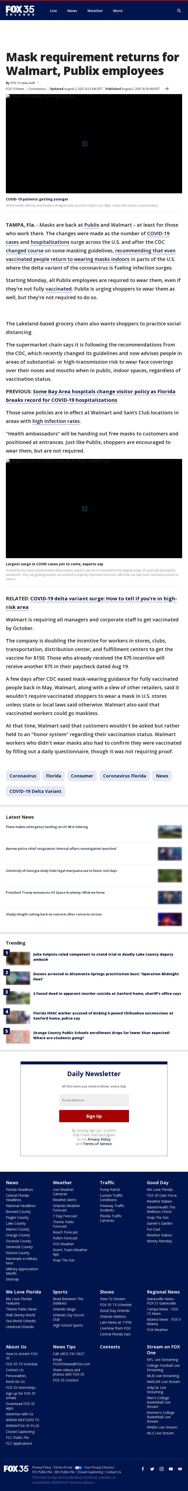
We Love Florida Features (19, 1301)
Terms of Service (97, 1143)
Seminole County (19, 1247)
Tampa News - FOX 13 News (162, 1311)
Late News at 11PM (115, 1322)
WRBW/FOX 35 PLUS (22, 1425)
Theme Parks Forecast (63, 1224)
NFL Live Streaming (162, 1359)
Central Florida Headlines (17, 1197)
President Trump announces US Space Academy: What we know (55, 892)
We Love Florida (160, 1189)
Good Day (157, 1182)
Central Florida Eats (115, 1334)
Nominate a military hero (21, 1260)
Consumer (82, 776)
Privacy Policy (99, 1139)
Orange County (18, 1235)
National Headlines (21, 1205)
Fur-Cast (153, 1229)
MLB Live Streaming (163, 1375)
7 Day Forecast (65, 1216)
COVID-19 (158, 233)
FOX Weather (63, 1244)
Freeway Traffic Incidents (112, 1207)
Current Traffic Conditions (111, 1197)
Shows (107, 1292)
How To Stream (112, 1298)
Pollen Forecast (65, 1238)
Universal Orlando (20, 1326)
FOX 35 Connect (66, 1380)
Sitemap (12, 1279)
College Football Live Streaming (163, 1367)
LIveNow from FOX (115, 1328)
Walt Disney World (20, 1315)
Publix (91, 225)
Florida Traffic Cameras (111, 1218)
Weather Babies (159, 1201)
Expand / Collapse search (179, 11)
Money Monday (159, 1241)
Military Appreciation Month (22, 1271)
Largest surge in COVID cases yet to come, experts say (54, 564)
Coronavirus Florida (124, 776)
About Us (16, 1347)
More (117, 10)
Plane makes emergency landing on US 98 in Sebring (47, 827)
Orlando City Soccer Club (68, 1317)
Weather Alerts (64, 1199)
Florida (53, 776)
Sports (60, 1292)
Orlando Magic (64, 1309)
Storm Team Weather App (70, 1252)
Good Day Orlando (115, 1310)
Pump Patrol (110, 1189)
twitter (152, 1469)
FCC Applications (19, 1443)
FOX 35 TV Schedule (116, 1304)
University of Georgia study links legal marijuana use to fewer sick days (61, 870)
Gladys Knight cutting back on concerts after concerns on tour (54, 914)
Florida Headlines (19, 1189)
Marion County (17, 1229)
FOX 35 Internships (21, 1387)
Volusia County (17, 1252)
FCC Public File (17, 1437)
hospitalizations (50, 242)
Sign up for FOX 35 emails (20, 1395)
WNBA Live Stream (162, 1427)
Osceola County (18, 1241)
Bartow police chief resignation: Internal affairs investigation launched (61, 848)
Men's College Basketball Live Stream (159, 1402)
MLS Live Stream (160, 1433)
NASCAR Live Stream (163, 1381)
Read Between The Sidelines (68, 1301)
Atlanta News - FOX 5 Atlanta (164, 1321)
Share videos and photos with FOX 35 (68, 1372)
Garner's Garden (160, 1223)
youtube (171, 1469)
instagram (161, 1469)
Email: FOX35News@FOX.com (71, 1361)
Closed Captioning (20, 1431)
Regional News (163, 1292)
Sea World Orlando (21, 1320)
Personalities (16, 1375)
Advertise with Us (19, 1414)
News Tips (64, 1347)
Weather (62, 1182)
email (180, 1469)
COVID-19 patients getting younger (37, 199)
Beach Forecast (65, 1232)
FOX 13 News (15, 89)
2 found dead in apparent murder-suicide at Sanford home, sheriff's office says (107, 993)
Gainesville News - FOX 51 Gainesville (161, 1301)
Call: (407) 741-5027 (68, 1353)
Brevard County (18, 1211)
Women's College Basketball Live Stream (161, 1417)
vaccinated (59, 288)
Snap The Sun (64, 1260)
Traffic (107, 1182)
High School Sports (68, 1325)
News (162, 776)
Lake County (16, 1223)
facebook (143, 1469)
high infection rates (56, 421)
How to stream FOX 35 (21, 1355)
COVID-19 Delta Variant (35, 791)
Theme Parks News (21, 1309)
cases (12, 242)
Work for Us (15, 1381)
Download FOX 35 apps (20, 1405)
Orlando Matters (113, 1316)
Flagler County (17, 1217)
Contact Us (15, 1370)
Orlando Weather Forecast (66, 1207)
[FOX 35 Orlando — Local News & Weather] (22, 10)
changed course (25, 250)
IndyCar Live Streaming (156, 1389)
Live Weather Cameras (63, 1191)
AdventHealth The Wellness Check (161, 1209)
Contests (110, 1347)
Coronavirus (37, 89)
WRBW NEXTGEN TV (22, 1419)
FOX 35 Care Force (162, 1195)
